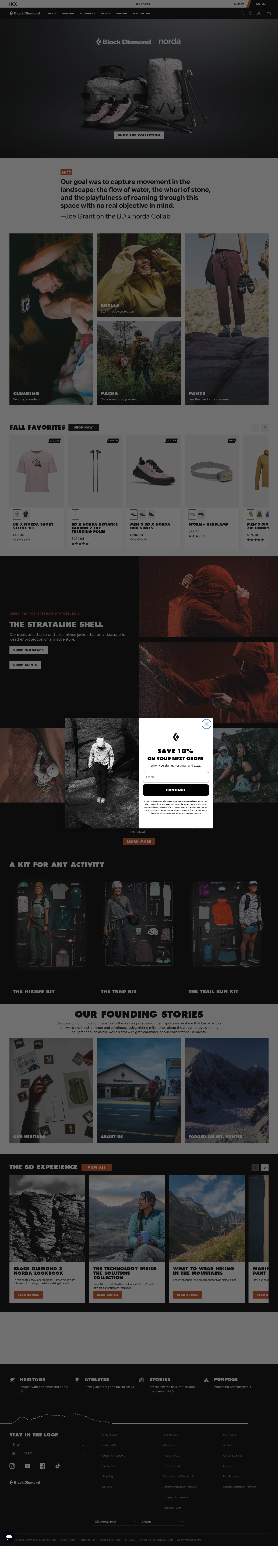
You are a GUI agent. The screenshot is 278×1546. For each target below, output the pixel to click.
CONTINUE (176, 790)
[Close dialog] (206, 724)
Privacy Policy (150, 810)
